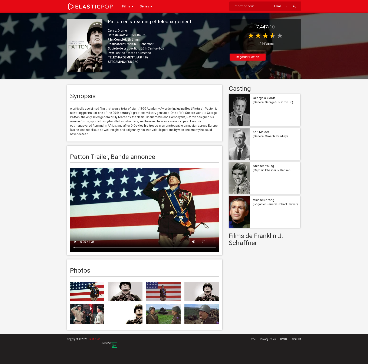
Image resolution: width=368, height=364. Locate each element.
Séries (145, 6)
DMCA (284, 339)
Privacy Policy (268, 339)
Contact (296, 339)
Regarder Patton (247, 57)
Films (126, 6)
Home (252, 339)
